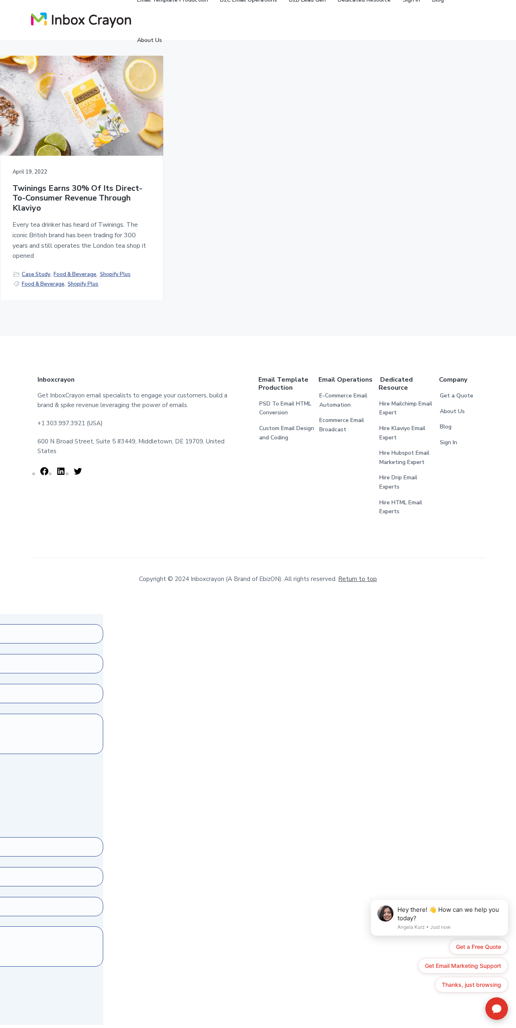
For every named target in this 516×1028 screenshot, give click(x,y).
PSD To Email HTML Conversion (285, 408)
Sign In (448, 442)
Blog (446, 426)
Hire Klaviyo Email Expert (402, 432)
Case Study (36, 274)
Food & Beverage (75, 274)
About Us (452, 411)
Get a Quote (456, 395)
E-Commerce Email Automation (343, 400)
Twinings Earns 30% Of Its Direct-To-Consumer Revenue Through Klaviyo (77, 198)
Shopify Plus (115, 274)
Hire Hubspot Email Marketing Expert (404, 457)
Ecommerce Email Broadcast (341, 424)
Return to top (357, 579)
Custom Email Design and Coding (286, 432)
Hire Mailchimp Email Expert (405, 408)
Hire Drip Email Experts (398, 482)
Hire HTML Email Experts (400, 507)
